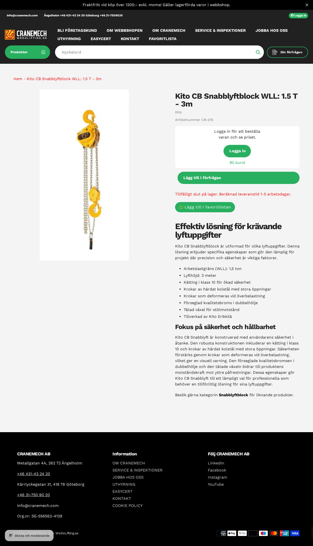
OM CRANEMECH (128, 463)
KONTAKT (121, 498)
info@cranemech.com (22, 15)
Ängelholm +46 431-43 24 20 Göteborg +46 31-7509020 (83, 15)
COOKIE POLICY (127, 505)
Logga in (237, 151)
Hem (17, 78)
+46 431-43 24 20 (33, 473)
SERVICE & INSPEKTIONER (137, 470)
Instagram (217, 477)
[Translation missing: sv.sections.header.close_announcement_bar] (306, 4)
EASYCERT (122, 491)
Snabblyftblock (233, 395)
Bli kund (237, 162)
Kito (178, 112)
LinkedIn (216, 463)
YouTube (216, 484)
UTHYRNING (123, 484)
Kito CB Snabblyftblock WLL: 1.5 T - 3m (64, 78)
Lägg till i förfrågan (202, 177)
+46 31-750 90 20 (33, 494)
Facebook (217, 470)
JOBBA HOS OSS (128, 477)
